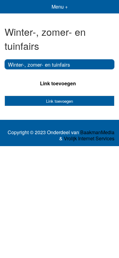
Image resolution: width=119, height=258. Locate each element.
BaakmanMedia (97, 132)
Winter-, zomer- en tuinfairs (39, 64)
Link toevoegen (58, 83)
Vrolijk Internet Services (89, 138)
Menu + (60, 6)
